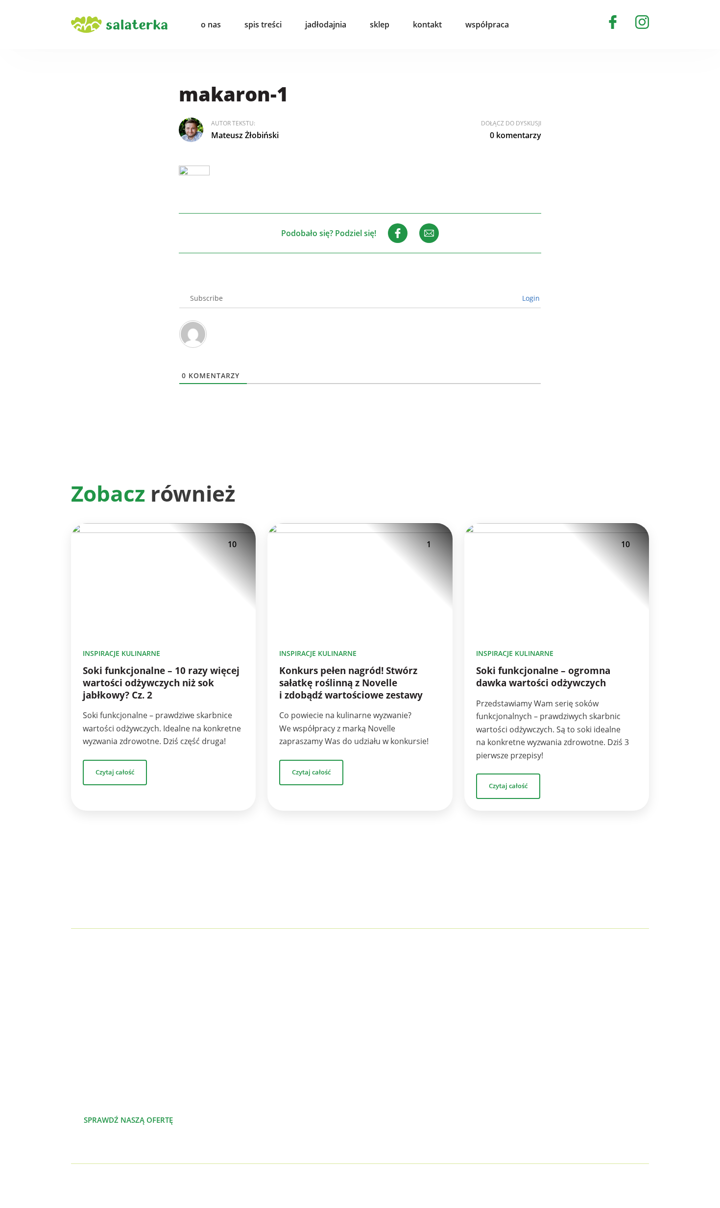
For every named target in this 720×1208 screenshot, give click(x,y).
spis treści (263, 24)
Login (530, 298)
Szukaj (538, 24)
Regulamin (593, 1099)
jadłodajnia (325, 24)
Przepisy (589, 1020)
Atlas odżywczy (430, 1068)
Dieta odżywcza (431, 1052)
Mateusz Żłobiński (245, 135)
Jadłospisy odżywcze (440, 1036)
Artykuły (588, 1005)
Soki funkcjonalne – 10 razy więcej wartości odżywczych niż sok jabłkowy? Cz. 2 (161, 683)
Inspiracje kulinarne (121, 653)
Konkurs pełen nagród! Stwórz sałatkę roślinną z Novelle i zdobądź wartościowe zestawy (351, 683)
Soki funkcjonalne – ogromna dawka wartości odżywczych (543, 677)
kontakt (427, 24)
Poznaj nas (232, 1120)
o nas (211, 24)
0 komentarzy (515, 135)
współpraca (487, 24)
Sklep (583, 1036)
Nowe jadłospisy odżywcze (451, 1020)
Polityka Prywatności (182, 1186)
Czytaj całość (115, 772)
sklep (379, 24)
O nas (584, 989)
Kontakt (588, 1052)
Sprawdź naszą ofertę (128, 1120)
